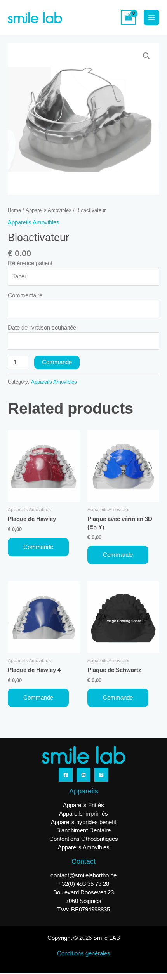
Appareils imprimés (83, 814)
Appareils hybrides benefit (83, 822)
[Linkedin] (83, 775)
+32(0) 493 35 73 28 (83, 884)
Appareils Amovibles (48, 210)
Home (14, 210)
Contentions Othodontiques (83, 839)
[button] (146, 56)
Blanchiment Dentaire (83, 830)
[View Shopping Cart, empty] (128, 17)
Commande (57, 362)
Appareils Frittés (83, 805)
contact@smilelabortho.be (83, 875)
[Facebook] (66, 775)
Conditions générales (83, 953)
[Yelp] (101, 775)
